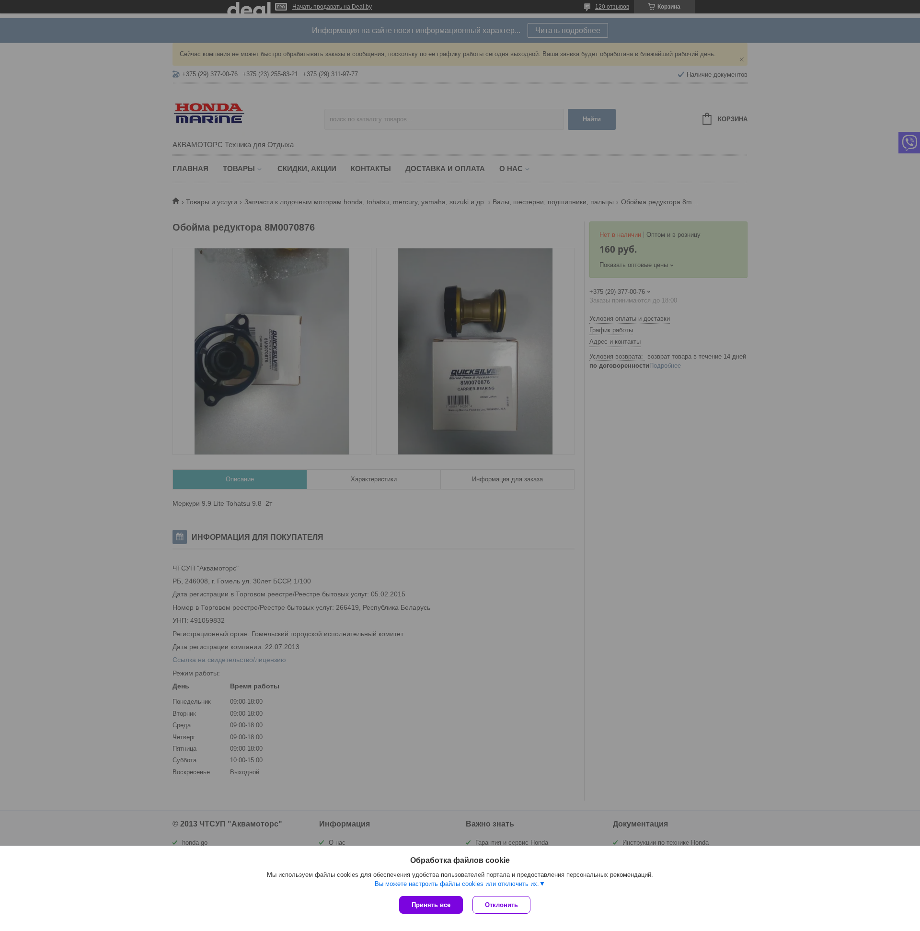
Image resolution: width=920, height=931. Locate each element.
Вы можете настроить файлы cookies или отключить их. (457, 883)
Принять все (431, 904)
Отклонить (501, 904)
